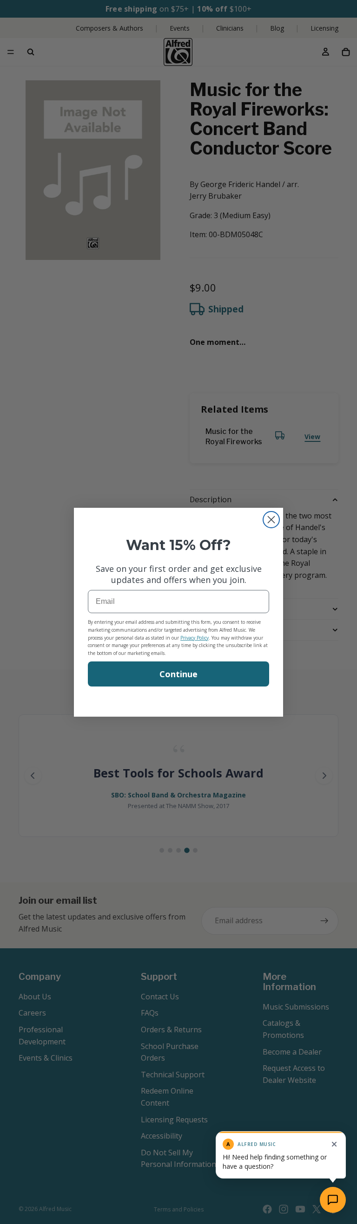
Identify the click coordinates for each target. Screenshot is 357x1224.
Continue (178, 674)
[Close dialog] (271, 520)
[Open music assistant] (333, 1200)
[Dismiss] (334, 1144)
